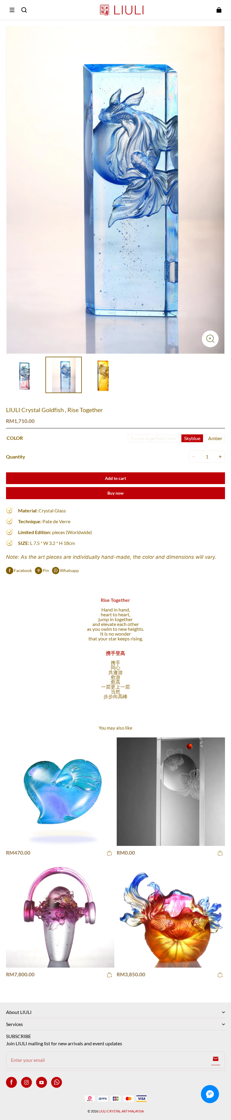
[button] (12, 10)
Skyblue (192, 438)
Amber (215, 438)
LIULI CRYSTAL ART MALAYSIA (121, 1111)
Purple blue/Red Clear (153, 438)
